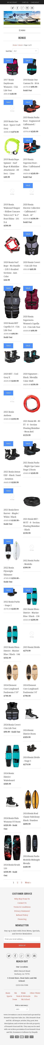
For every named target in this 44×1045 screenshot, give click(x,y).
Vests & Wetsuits (23, 996)
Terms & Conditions (22, 907)
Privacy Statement (22, 911)
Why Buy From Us (22, 899)
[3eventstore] (22, 18)
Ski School (25, 999)
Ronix (22, 38)
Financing (22, 919)
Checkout (35, 2)
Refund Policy (22, 915)
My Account (12, 2)
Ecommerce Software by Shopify (25, 1032)
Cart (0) (25, 2)
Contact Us (22, 903)
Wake (23, 993)
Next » (28, 882)
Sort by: (9, 51)
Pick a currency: (22, 1005)
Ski (15, 993)
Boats (8, 993)
